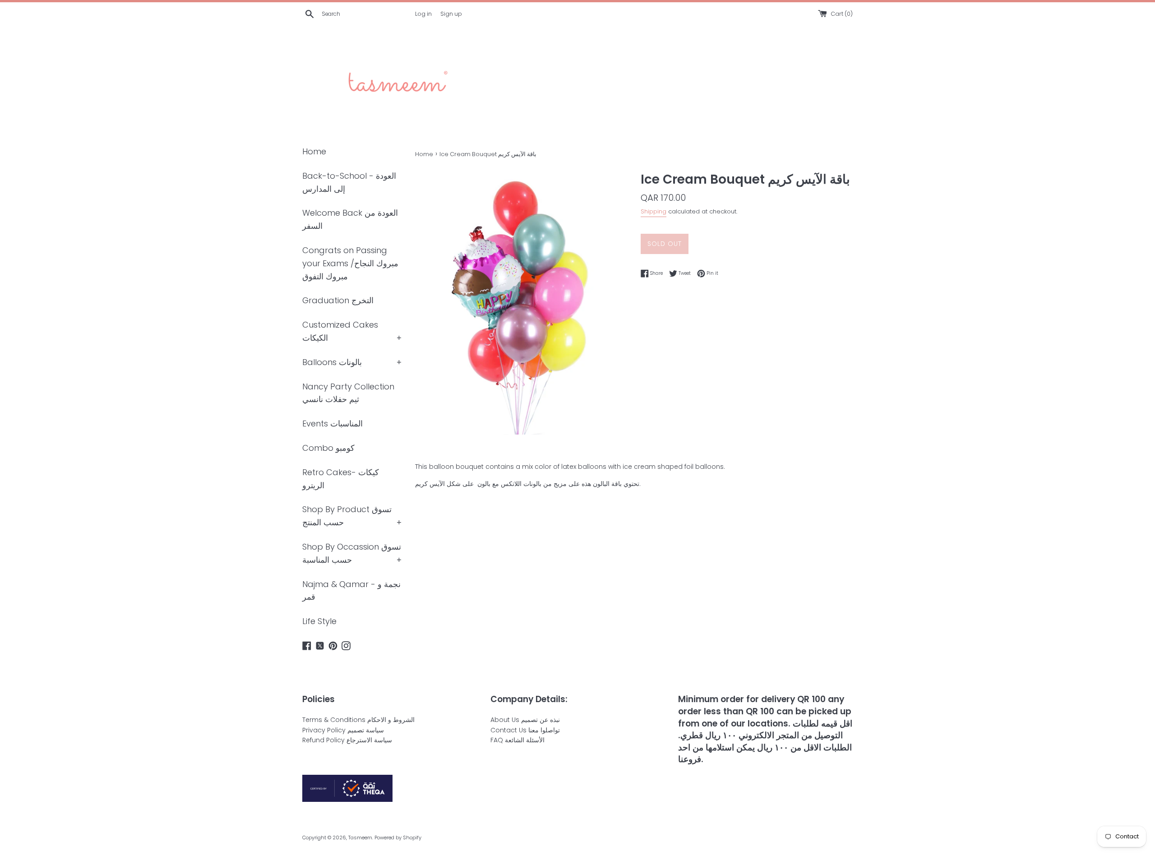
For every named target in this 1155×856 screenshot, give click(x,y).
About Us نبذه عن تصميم (525, 719)
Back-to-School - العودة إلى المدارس (349, 182)
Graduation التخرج (338, 300)
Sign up (451, 14)
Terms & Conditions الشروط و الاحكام (358, 719)
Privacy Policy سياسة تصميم (343, 730)
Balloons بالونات (332, 362)
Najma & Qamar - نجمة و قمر (351, 590)
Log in (423, 14)
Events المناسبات (332, 423)
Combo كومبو (328, 447)
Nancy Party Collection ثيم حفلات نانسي (348, 393)
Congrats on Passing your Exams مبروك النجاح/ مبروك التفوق (350, 263)
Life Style (319, 621)
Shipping (653, 211)
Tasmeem (360, 837)
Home (314, 151)
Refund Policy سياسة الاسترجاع (347, 740)
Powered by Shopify (397, 837)
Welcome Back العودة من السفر (350, 219)
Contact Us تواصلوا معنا (525, 730)
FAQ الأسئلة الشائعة (517, 740)
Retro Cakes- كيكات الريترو (340, 479)
